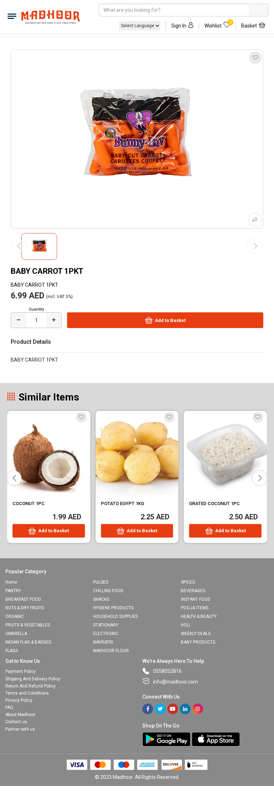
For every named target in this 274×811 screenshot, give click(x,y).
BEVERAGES (193, 590)
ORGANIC (14, 616)
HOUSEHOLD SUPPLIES (115, 616)
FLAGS (11, 650)
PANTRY (13, 590)
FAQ (9, 707)
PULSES (100, 582)
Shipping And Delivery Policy (32, 678)
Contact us (16, 721)
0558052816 (167, 671)
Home (11, 582)
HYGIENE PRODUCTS (113, 607)
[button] (260, 478)
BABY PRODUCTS (198, 642)
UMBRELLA (16, 633)
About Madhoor (20, 714)
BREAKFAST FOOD (23, 599)
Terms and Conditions (27, 693)
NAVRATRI (103, 642)
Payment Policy (20, 671)
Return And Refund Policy (30, 686)
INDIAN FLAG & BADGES (28, 642)
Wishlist (218, 25)
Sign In (178, 26)
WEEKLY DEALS (195, 633)
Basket (249, 26)
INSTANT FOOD (195, 599)
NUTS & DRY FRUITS (24, 607)
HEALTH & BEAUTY (199, 616)
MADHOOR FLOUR (111, 650)
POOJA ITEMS (194, 607)
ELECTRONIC (105, 633)
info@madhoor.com (175, 682)
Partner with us (20, 729)
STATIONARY (105, 625)
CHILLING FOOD (108, 590)
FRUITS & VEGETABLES (27, 625)
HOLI (185, 625)
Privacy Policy (18, 700)
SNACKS (101, 599)
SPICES (188, 582)
